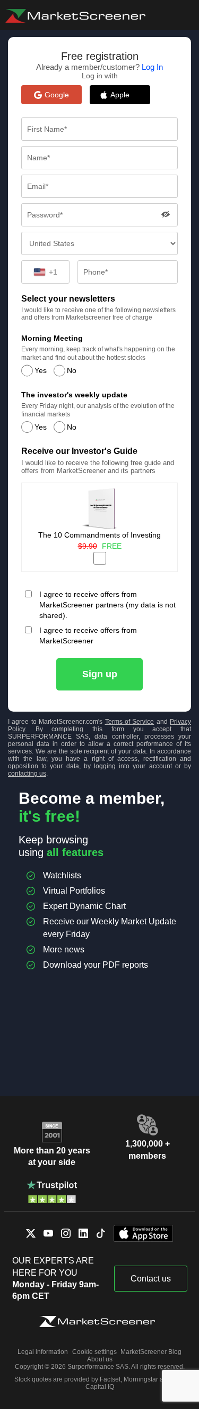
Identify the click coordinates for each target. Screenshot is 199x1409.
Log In (152, 66)
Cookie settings (94, 1352)
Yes (40, 370)
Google (57, 94)
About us (100, 1359)
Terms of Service (129, 721)
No (71, 370)
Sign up (99, 674)
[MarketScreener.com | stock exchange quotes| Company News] (75, 15)
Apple (125, 94)
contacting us (27, 773)
